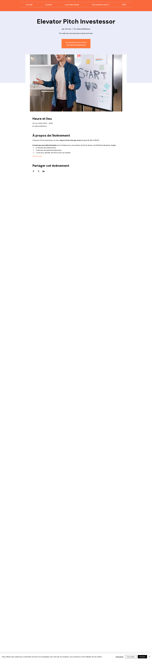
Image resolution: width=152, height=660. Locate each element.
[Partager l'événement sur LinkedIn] (44, 171)
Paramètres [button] (119, 657)
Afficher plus (37, 156)
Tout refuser (131, 657)
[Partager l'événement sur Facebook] (33, 171)
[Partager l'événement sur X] (38, 171)
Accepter (142, 657)
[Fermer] (149, 656)
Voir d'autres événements (76, 45)
